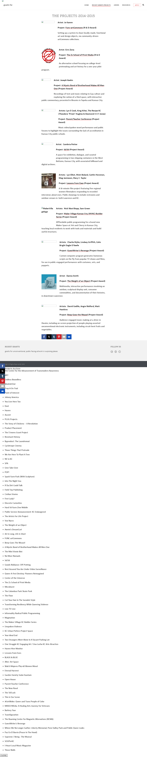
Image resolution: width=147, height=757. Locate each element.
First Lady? (9, 498)
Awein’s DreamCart (13, 529)
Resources (126, 5)
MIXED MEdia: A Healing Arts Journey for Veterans (27, 706)
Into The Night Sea (13, 481)
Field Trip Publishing (14, 490)
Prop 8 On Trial (11, 388)
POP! (7, 472)
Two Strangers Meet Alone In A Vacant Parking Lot (27, 640)
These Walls (10, 750)
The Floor (9, 595)
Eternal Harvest (12, 670)
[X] (49, 336)
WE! (6, 375)
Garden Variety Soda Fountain (18, 675)
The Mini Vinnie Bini (13, 551)
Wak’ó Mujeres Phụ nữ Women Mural (21, 666)
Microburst (9, 587)
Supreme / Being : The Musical (18, 737)
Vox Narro (9, 520)
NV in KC (8, 459)
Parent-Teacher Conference (17, 684)
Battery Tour (10, 710)
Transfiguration (11, 715)
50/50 (7, 560)
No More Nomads (12, 556)
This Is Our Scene (12, 697)
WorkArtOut (10, 384)
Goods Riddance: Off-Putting (18, 565)
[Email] (64, 336)
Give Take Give (11, 468)
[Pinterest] (59, 336)
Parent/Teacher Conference (78, 119)
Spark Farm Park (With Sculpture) (19, 476)
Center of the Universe (15, 578)
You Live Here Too (12, 401)
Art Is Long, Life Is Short (15, 534)
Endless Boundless (13, 379)
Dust (7, 406)
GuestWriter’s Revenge (15, 723)
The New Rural (11, 688)
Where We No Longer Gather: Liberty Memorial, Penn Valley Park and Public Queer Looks (44, 728)
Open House (10, 679)
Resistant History (12, 437)
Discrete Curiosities (13, 503)
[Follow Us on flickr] (115, 351)
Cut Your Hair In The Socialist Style (20, 600)
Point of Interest (12, 393)
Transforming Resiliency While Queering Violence (26, 604)
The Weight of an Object (78, 281)
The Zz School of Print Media (17, 582)
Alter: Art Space (12, 662)
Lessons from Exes (13, 653)
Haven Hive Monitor (14, 648)
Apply (137, 5)
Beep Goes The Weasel (15, 543)
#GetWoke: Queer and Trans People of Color (24, 701)
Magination (10, 617)
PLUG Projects (11, 419)
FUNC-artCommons (13, 538)
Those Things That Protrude (17, 450)
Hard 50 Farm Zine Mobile (16, 507)
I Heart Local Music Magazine (18, 745)
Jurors (116, 5)
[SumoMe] (69, 336)
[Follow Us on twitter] (119, 351)
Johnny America (12, 397)
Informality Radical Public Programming (22, 613)
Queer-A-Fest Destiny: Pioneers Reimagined (24, 573)
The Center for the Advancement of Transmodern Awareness (32, 371)
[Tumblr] (54, 336)
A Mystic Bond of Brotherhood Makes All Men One (27, 547)
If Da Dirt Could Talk (13, 485)
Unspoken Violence (13, 626)
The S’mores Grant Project (16, 432)
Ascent (8, 415)
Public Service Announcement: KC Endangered (25, 512)
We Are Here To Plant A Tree (17, 454)
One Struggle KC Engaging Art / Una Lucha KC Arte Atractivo (31, 644)
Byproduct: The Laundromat (17, 441)
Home (86, 5)
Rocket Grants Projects (101, 5)
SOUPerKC (9, 741)
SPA (6, 463)
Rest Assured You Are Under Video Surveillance (25, 569)
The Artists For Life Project (16, 516)
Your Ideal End (11, 635)
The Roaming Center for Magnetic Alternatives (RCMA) (29, 719)
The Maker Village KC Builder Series (20, 622)
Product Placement (13, 428)
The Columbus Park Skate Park (18, 591)
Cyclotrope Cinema (13, 445)
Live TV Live (10, 609)
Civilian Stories (11, 494)
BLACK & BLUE (11, 657)
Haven (7, 410)
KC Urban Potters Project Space (19, 631)
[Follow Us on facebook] (112, 351)
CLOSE (4, 755)
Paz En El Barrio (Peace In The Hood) (21, 732)
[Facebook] (44, 336)
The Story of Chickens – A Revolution (21, 423)
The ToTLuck (10, 692)
